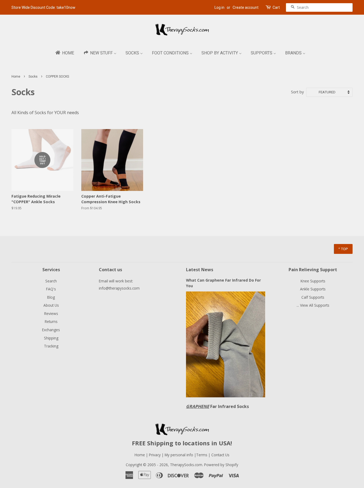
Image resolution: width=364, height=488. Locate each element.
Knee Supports (313, 280)
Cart (276, 7)
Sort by (297, 91)
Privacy (155, 454)
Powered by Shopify (221, 464)
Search (51, 280)
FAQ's (51, 288)
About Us (51, 305)
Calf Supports (312, 297)
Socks (33, 76)
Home (15, 76)
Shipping (51, 338)
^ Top (343, 249)
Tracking (51, 346)
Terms (202, 454)
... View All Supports (313, 305)
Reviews (51, 313)
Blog (51, 297)
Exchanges (51, 329)
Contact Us (220, 454)
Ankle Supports (313, 288)
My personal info (179, 454)
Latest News (199, 270)
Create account (245, 7)
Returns (51, 321)
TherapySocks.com (186, 464)
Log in (219, 7)
